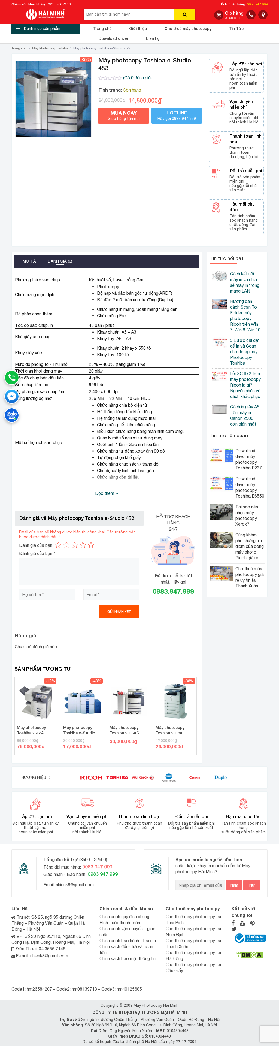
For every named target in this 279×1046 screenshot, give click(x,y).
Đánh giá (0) (60, 261)
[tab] (29, 261)
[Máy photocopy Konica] (169, 777)
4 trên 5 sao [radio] (83, 545)
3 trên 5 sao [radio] (74, 545)
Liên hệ (153, 38)
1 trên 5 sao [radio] (58, 545)
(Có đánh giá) (137, 77)
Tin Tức (236, 28)
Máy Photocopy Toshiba (50, 48)
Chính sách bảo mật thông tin (127, 958)
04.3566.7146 (52, 948)
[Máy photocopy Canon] (195, 777)
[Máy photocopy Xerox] (143, 777)
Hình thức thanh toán (119, 922)
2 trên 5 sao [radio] (66, 545)
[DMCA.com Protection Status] (250, 954)
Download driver (113, 38)
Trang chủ (102, 28)
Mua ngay (124, 115)
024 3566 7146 (59, 4)
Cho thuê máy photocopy (188, 28)
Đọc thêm (104, 493)
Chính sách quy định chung (124, 916)
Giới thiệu (138, 28)
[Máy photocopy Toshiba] (117, 777)
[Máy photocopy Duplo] (220, 777)
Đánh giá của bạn (35, 545)
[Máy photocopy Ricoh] (91, 777)
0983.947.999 (257, 4)
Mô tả (29, 261)
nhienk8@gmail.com (74, 884)
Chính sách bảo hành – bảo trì (127, 940)
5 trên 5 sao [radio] (91, 545)
